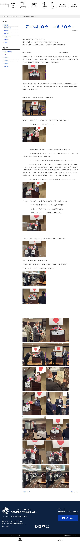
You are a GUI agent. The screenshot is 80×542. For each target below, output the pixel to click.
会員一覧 (6, 34)
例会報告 (20, 16)
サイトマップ (5, 535)
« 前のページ (26, 492)
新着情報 (6, 66)
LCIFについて (7, 36)
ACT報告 (6, 60)
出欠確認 (6, 39)
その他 (5, 54)
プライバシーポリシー (15, 535)
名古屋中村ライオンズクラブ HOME (10, 16)
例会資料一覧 (7, 28)
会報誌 (5, 42)
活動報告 (6, 25)
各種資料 (6, 31)
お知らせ (6, 57)
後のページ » (74, 492)
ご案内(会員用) (8, 51)
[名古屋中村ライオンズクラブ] (4, 4)
